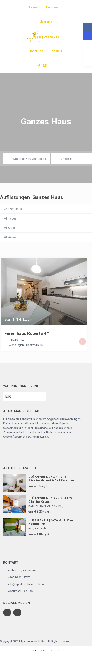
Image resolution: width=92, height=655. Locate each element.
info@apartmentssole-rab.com (27, 584)
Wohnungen (16, 345)
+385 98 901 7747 (19, 577)
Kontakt (57, 51)
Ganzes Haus (34, 345)
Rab (23, 340)
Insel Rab (36, 51)
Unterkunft (53, 7)
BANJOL (14, 340)
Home (33, 7)
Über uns (46, 21)
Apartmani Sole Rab (20, 591)
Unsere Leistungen (46, 36)
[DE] (53, 65)
